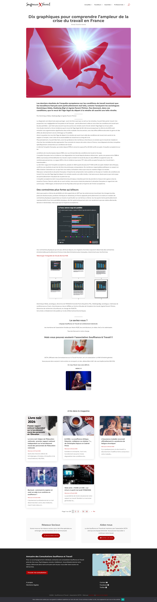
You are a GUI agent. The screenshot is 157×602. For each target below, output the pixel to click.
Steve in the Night (102, 595)
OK (123, 599)
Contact (103, 582)
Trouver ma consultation (37, 573)
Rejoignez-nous (52, 535)
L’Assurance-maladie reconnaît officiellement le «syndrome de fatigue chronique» (113, 441)
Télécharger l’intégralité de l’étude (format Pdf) (52, 256)
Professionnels (118, 4)
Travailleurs (97, 4)
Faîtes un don (107, 538)
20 (87, 511)
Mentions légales (32, 585)
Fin (94, 511)
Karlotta (91, 595)
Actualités (87, 4)
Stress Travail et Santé (78, 24)
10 (83, 511)
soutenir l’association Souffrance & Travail (88, 337)
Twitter (102, 587)
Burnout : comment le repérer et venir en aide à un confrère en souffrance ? (40, 492)
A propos (29, 582)
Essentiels (108, 4)
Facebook (103, 585)
